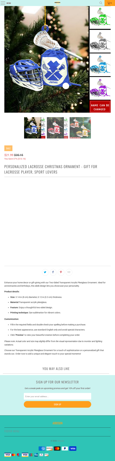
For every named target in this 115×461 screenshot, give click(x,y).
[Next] (108, 59)
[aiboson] (57, 3)
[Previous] (6, 59)
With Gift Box (13, 187)
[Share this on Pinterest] (61, 272)
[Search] (101, 3)
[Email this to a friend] (69, 272)
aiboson (60, 441)
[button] (57, 198)
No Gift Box (30, 187)
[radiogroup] (57, 205)
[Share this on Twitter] (45, 272)
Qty (5, 231)
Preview (58, 245)
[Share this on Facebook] (53, 272)
